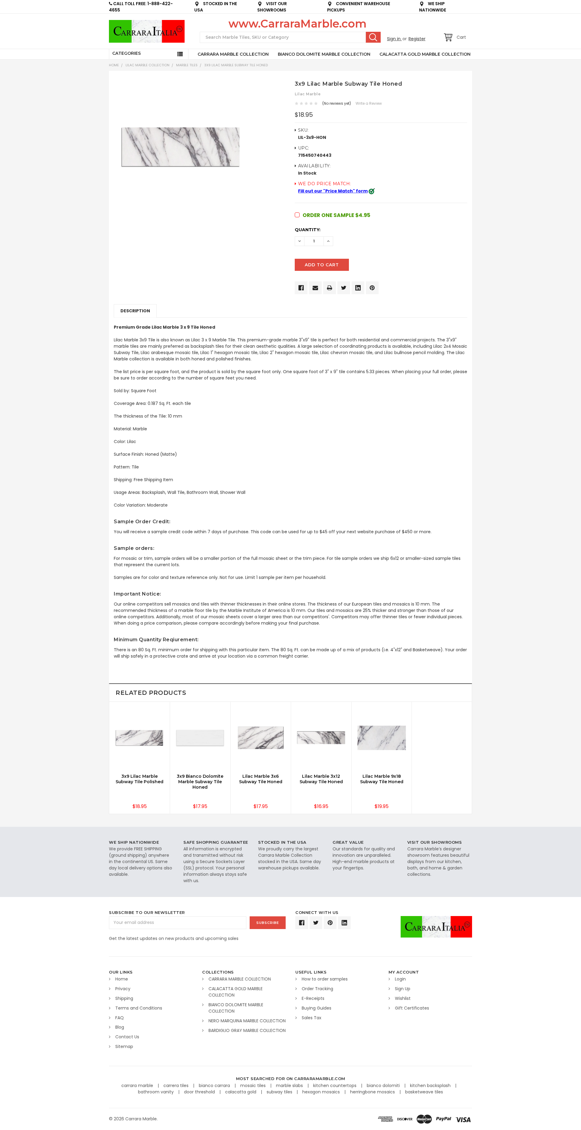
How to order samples (325, 979)
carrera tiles (176, 1085)
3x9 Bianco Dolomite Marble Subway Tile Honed (200, 782)
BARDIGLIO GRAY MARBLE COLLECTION (247, 1030)
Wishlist (403, 998)
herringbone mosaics (373, 1092)
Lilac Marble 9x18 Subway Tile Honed (381, 779)
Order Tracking (317, 989)
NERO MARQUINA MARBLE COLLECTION (247, 1021)
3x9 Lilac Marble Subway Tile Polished (139, 779)
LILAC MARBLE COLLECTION (147, 65)
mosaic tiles (253, 1085)
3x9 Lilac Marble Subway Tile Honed (236, 65)
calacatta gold (241, 1092)
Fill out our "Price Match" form (333, 191)
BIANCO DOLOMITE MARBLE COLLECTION (324, 54)
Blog (119, 1027)
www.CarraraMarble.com (297, 23)
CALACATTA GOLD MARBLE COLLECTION (425, 54)
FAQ (119, 1018)
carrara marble (137, 1085)
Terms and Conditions (138, 1008)
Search (373, 37)
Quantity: (307, 229)
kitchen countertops (335, 1085)
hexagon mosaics (321, 1092)
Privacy (122, 989)
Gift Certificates (412, 1008)
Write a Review (369, 103)
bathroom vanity (156, 1092)
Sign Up (402, 989)
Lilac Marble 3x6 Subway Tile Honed (260, 779)
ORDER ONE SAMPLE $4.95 (336, 215)
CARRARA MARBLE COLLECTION (233, 54)
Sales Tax (311, 1018)
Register (417, 39)
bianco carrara (215, 1085)
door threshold (200, 1092)
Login (400, 979)
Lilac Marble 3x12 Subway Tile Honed (321, 779)
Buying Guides (316, 1008)
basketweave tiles (424, 1092)
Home (114, 65)
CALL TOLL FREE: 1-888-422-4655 (141, 7)
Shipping (124, 998)
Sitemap (124, 1046)
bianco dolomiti (384, 1085)
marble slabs (290, 1085)
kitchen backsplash (431, 1085)
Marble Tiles (187, 65)
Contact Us (127, 1037)
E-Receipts (313, 998)
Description (135, 311)
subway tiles (280, 1092)
